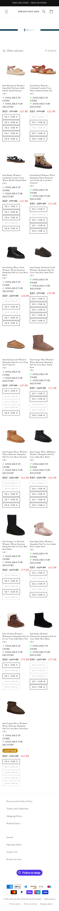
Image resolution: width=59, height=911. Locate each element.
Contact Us (12, 852)
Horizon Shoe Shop (17, 899)
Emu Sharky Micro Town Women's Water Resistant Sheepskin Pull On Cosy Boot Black (15, 271)
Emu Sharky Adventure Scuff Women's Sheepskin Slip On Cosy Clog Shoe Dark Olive (42, 270)
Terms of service (30, 904)
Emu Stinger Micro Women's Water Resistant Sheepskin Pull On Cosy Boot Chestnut (15, 454)
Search (10, 837)
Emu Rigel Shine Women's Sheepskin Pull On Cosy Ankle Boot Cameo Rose (43, 544)
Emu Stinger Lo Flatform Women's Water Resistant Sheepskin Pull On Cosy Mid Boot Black (14, 545)
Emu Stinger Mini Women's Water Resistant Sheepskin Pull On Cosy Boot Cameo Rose (42, 363)
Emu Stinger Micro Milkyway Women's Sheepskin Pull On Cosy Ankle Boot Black (43, 454)
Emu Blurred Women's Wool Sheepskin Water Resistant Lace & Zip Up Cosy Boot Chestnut (42, 179)
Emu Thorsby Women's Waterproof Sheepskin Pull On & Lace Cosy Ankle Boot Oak (15, 636)
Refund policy (50, 899)
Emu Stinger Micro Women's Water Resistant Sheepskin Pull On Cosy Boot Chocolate (15, 726)
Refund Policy (13, 823)
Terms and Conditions (18, 808)
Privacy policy (15, 904)
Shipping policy (46, 904)
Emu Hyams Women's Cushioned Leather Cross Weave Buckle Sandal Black (14, 178)
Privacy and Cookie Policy (19, 801)
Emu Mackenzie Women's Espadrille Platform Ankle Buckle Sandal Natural (13, 88)
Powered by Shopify (33, 899)
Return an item (14, 859)
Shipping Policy (14, 816)
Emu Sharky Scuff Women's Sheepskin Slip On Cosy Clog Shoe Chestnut (15, 362)
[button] (6, 11)
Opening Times (14, 844)
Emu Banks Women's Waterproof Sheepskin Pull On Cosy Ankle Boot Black (43, 636)
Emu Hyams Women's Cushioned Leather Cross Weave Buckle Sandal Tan (41, 88)
